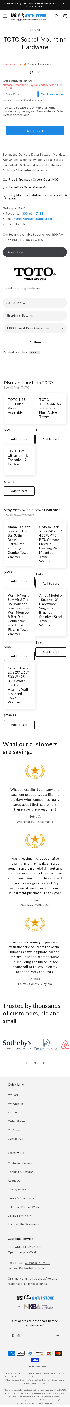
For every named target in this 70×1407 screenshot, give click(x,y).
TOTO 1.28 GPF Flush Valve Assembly (16, 406)
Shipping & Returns (20, 1171)
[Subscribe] (57, 1335)
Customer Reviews (20, 1163)
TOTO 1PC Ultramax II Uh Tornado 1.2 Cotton (19, 457)
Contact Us (15, 1138)
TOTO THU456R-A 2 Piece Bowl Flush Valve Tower (50, 408)
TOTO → (34, 352)
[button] (5, 16)
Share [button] (37, 342)
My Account (16, 1129)
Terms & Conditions (21, 1198)
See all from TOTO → (18, 387)
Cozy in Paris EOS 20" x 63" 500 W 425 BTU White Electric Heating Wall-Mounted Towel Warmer (18, 685)
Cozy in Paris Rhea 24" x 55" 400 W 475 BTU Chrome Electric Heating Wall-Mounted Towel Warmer (50, 544)
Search (12, 1112)
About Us (14, 1180)
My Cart (13, 1094)
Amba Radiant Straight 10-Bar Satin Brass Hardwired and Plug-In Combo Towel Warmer (19, 542)
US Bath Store (39, 1366)
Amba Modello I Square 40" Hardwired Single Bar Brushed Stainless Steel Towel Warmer (50, 610)
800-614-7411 (32, 213)
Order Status (16, 1121)
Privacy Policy (17, 1189)
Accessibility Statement (24, 1224)
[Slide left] (26, 1063)
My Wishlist (15, 1103)
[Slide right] (43, 1063)
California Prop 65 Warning (25, 1207)
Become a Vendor (19, 1215)
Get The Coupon (52, 94)
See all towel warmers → (21, 514)
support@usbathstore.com (33, 218)
